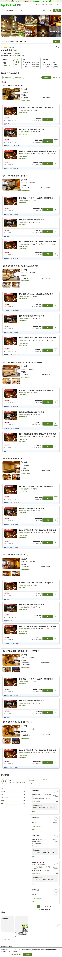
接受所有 (28, 954)
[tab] (46, 77)
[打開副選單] (59, 5)
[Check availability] (56, 119)
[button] (8, 5)
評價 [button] (17, 41)
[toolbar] (29, 10)
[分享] (59, 46)
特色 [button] (21, 41)
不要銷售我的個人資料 (16, 954)
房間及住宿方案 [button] (10, 41)
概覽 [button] (3, 41)
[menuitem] (41, 5)
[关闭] (59, 949)
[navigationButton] (35, 906)
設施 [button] (25, 41)
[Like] (56, 47)
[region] (31, 952)
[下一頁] (58, 925)
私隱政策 (15, 951)
